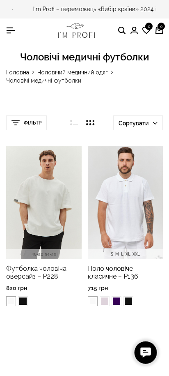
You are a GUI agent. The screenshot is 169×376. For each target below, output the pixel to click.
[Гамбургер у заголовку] (10, 30)
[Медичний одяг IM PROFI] (76, 30)
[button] (146, 31)
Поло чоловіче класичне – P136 (113, 272)
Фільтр (32, 123)
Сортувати (133, 123)
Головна (17, 72)
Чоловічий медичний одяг (72, 72)
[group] (44, 202)
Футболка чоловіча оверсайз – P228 (36, 272)
